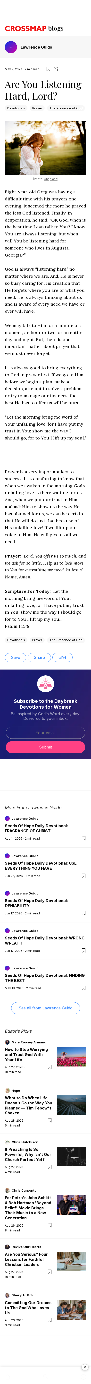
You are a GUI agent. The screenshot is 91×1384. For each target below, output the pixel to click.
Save (15, 657)
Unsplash (50, 179)
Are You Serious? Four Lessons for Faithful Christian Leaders (26, 1259)
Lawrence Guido (36, 47)
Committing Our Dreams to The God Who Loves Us (28, 1307)
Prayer (37, 108)
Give (62, 657)
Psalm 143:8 (17, 626)
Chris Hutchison (25, 1142)
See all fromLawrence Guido (46, 1008)
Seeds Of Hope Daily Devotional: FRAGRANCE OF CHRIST (36, 828)
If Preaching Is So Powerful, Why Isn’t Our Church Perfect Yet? (28, 1154)
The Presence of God (66, 108)
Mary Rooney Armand (29, 1042)
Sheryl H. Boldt (24, 1295)
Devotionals (16, 108)
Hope (16, 1090)
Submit (45, 747)
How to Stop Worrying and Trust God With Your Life (26, 1054)
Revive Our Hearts (26, 1247)
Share (39, 657)
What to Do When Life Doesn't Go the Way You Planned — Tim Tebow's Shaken (28, 1105)
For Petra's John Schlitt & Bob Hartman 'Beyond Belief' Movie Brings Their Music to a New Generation (28, 1207)
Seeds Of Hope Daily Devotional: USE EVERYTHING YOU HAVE (41, 866)
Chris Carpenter (25, 1190)
